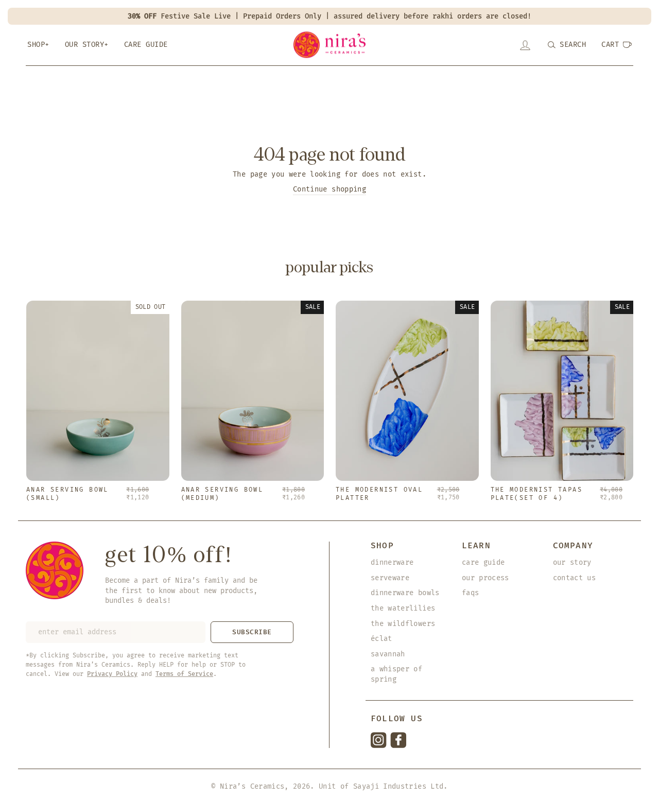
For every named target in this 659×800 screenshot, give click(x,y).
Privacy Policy (112, 673)
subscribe (252, 632)
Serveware (390, 577)
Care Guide (146, 44)
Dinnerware (392, 562)
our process (485, 577)
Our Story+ (87, 44)
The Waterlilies (403, 608)
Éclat (381, 638)
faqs (470, 592)
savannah (388, 654)
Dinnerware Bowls (405, 592)
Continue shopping (329, 189)
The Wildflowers (403, 623)
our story (572, 562)
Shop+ (38, 44)
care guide (483, 562)
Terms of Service (184, 673)
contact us (574, 577)
